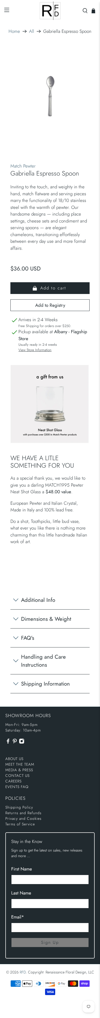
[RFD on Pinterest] (14, 742)
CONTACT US (17, 775)
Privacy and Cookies (23, 818)
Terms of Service (20, 824)
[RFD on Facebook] (8, 742)
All (31, 31)
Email (17, 917)
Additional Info (38, 600)
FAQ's (27, 638)
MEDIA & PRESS (19, 770)
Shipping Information (45, 684)
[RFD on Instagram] (21, 742)
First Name (21, 869)
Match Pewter (22, 166)
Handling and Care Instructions (43, 661)
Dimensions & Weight (46, 619)
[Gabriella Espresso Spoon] (50, 96)
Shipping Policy (19, 807)
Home (14, 31)
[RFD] (50, 10)
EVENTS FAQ (17, 786)
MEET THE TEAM (19, 764)
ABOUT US (14, 758)
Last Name (21, 893)
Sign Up (50, 942)
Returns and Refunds (23, 813)
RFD (23, 972)
